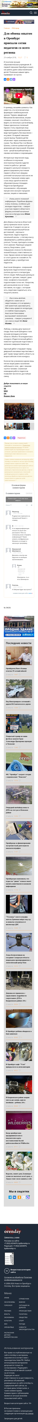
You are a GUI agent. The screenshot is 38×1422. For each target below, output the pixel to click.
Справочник (24, 1299)
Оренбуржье (9, 1327)
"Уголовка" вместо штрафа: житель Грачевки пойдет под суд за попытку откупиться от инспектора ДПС (18, 921)
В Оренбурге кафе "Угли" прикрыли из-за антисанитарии (18, 1065)
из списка (29, 1413)
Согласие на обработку (13, 1277)
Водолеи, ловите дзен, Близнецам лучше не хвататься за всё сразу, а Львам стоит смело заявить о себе (19, 1176)
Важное (22, 1302)
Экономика (9, 1317)
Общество (23, 1317)
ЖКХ (5, 1324)
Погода (22, 1324)
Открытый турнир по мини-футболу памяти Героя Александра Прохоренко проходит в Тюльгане (19, 740)
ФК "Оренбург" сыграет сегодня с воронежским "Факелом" (18, 775)
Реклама (7, 1311)
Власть (7, 1314)
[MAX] (14, 79)
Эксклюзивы (9, 1302)
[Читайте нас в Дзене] (23, 1197)
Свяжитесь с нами (11, 1237)
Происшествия (25, 1311)
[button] (6, 411)
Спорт (21, 1321)
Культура (8, 1321)
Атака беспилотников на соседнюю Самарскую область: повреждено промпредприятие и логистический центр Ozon (18, 959)
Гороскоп (8, 1305)
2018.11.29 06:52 (17, 553)
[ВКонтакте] (5, 79)
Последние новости (18, 643)
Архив (6, 1298)
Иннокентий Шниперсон (21, 570)
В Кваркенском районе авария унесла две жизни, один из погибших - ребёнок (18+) (17, 1100)
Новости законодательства (25, 1328)
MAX (6, 391)
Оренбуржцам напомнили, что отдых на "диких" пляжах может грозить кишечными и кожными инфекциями (18, 882)
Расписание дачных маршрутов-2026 (10, 1335)
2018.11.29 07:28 (18, 526)
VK (5, 388)
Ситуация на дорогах (24, 1306)
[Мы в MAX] (27, 1197)
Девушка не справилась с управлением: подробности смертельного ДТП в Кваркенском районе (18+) (16, 997)
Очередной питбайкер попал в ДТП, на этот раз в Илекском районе (17, 810)
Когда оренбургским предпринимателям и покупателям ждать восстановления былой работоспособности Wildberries (17, 1138)
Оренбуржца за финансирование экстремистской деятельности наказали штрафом (18, 845)
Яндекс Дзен (9, 396)
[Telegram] (11, 79)
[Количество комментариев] (21, 674)
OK (5, 393)
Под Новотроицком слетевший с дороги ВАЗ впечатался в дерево (18, 702)
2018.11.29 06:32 (17, 587)
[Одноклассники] (8, 79)
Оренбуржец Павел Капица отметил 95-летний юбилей (16, 669)
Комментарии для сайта (22, 593)
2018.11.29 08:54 (21, 574)
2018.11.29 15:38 (17, 513)
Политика (23, 1314)
